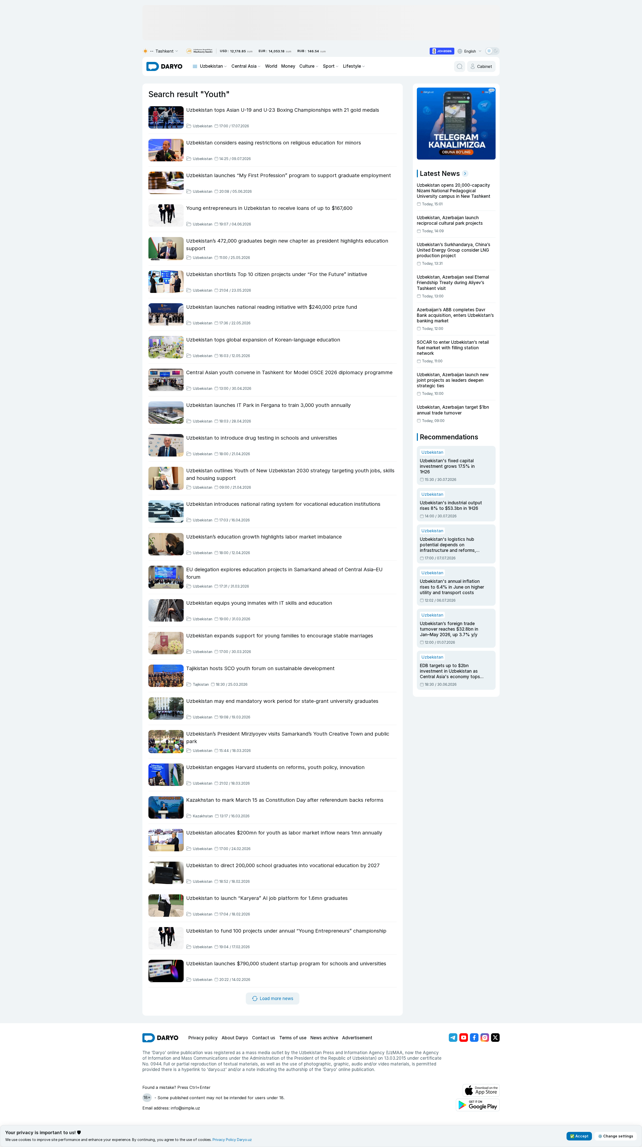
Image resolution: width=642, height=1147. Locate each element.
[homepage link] (164, 66)
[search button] (459, 66)
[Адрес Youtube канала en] (463, 1037)
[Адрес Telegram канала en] (453, 1037)
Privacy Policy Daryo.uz (232, 1139)
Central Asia (244, 66)
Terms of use (292, 1037)
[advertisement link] (442, 51)
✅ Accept (579, 1136)
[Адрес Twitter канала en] (495, 1037)
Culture (306, 66)
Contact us (263, 1037)
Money (288, 66)
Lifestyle (352, 66)
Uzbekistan (211, 66)
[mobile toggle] (195, 66)
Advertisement (357, 1037)
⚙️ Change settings (615, 1136)
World (271, 66)
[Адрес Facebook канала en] (474, 1037)
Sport (329, 66)
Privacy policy (203, 1037)
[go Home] (160, 1037)
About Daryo (235, 1037)
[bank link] (199, 51)
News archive (324, 1037)
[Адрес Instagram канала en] (484, 1037)
